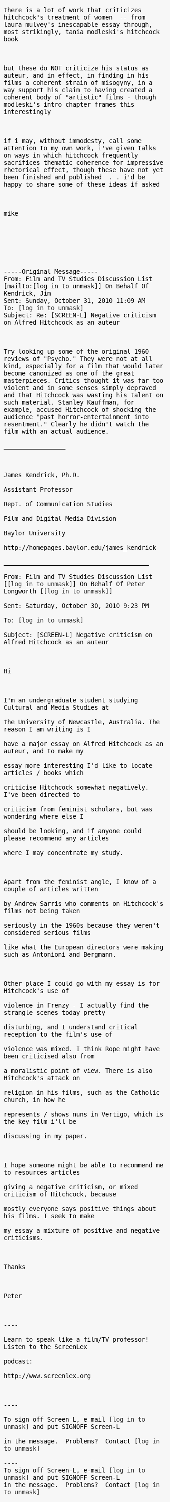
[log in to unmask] (50, 307)
